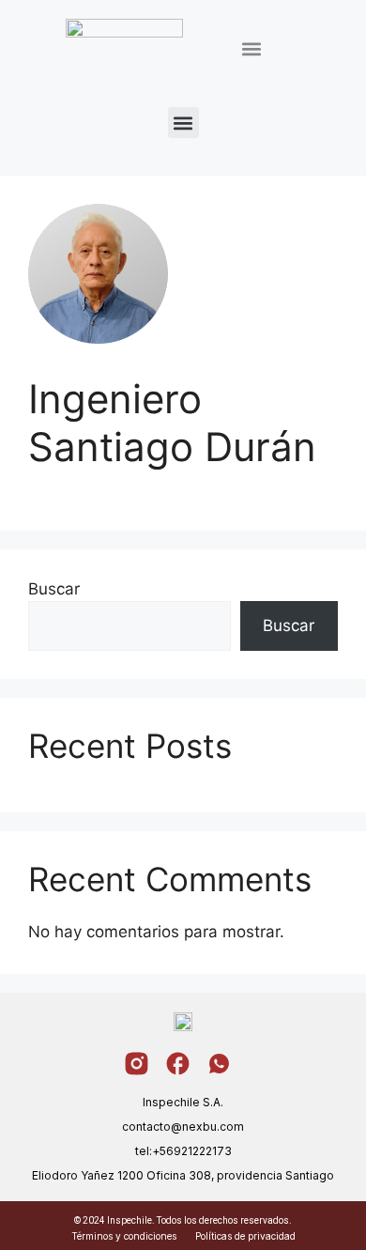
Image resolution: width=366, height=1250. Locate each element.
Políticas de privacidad (245, 1236)
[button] (251, 49)
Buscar (54, 588)
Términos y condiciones (123, 1236)
